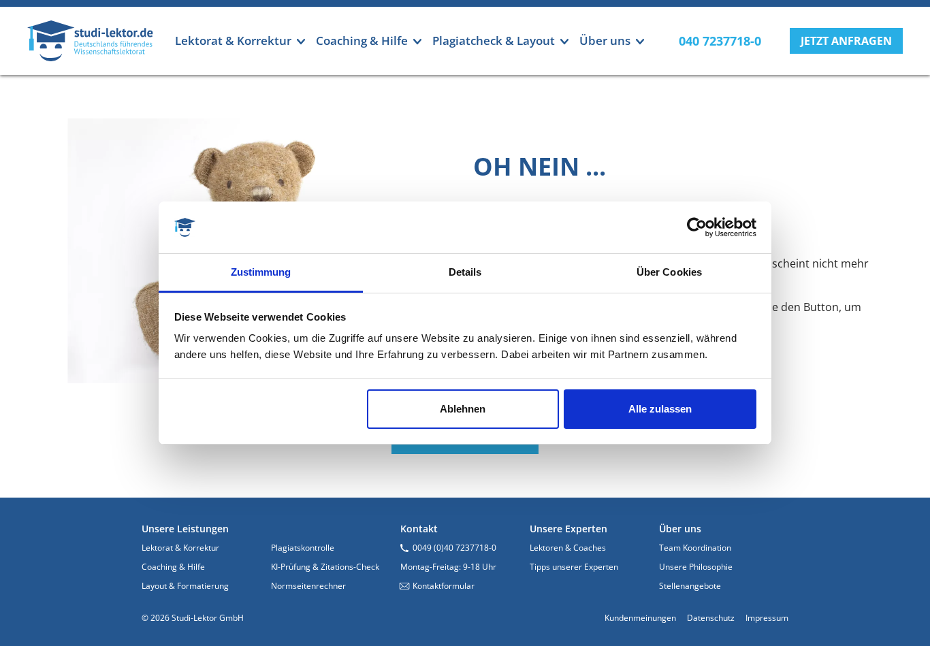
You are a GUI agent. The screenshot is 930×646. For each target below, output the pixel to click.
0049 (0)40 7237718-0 (454, 547)
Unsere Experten (568, 528)
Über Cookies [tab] (669, 272)
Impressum (766, 618)
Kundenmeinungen (640, 618)
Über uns (680, 528)
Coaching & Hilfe (173, 566)
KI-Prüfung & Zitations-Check (325, 566)
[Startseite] (90, 40)
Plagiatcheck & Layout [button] (493, 40)
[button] (846, 41)
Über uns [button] (604, 40)
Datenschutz (711, 618)
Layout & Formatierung (185, 586)
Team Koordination (695, 547)
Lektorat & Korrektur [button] (233, 40)
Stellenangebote (690, 586)
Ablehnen (462, 409)
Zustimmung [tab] (261, 272)
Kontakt (419, 528)
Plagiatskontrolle (302, 547)
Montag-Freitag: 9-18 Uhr (448, 566)
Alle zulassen (660, 409)
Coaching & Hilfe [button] (362, 40)
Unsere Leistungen (185, 528)
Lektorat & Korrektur (180, 547)
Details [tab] (465, 272)
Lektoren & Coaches (568, 547)
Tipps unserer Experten (574, 566)
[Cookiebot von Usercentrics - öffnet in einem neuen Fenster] (696, 227)
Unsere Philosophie (696, 566)
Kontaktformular (444, 586)
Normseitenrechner (308, 586)
